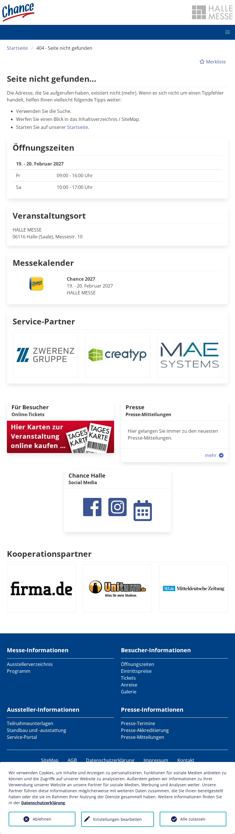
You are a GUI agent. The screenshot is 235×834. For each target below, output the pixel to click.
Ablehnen (42, 819)
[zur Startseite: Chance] (18, 12)
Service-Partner (44, 321)
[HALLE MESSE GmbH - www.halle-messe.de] (212, 12)
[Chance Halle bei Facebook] (92, 506)
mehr (211, 455)
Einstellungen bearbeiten (117, 819)
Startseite (17, 48)
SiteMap (49, 760)
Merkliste (215, 62)
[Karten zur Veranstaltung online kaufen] (60, 436)
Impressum (156, 760)
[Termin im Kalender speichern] (143, 510)
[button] (227, 32)
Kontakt (185, 760)
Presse (135, 407)
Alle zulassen (192, 819)
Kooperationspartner (49, 553)
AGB (72, 760)
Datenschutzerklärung (110, 760)
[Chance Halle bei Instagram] (117, 506)
